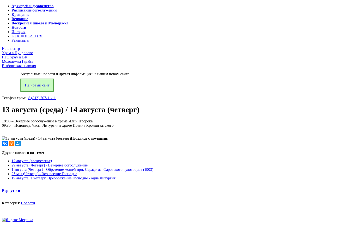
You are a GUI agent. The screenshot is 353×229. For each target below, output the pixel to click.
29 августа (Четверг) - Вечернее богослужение (50, 165)
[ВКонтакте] (5, 143)
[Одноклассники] (11, 143)
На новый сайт (37, 85)
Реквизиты (20, 40)
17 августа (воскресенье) (32, 161)
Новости (28, 203)
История (18, 32)
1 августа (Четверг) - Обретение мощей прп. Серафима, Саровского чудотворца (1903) (82, 169)
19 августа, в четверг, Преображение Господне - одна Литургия (64, 178)
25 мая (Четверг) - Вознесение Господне (44, 174)
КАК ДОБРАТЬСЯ (27, 36)
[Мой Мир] (18, 143)
